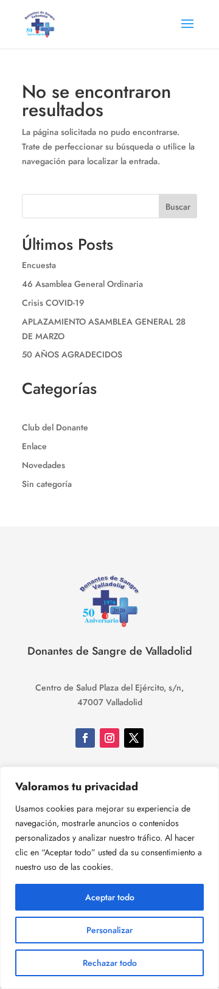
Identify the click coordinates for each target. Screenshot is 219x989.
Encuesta (39, 265)
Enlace (34, 446)
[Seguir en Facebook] (85, 738)
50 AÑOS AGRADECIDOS (72, 354)
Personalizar (109, 930)
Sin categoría (47, 484)
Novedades (43, 465)
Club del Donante (55, 427)
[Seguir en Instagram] (109, 738)
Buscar (177, 207)
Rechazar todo (110, 963)
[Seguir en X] (134, 738)
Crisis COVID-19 (53, 303)
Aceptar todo (109, 897)
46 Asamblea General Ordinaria (82, 284)
